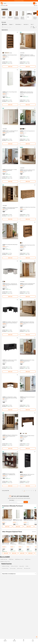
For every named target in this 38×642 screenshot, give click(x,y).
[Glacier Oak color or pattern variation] (4, 52)
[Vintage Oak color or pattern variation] (3, 52)
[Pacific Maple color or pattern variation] (8, 52)
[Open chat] (37, 13)
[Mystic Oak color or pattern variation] (23, 433)
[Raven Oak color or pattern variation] (23, 128)
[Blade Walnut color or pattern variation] (22, 128)
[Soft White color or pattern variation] (22, 433)
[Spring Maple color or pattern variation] (24, 128)
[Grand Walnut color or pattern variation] (20, 433)
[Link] (10, 49)
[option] (35, 491)
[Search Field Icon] (34, 3)
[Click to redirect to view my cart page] (36, 3)
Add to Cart (10, 66)
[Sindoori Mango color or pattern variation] (20, 242)
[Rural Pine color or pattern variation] (20, 128)
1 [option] (24, 490)
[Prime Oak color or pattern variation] (7, 52)
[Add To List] (17, 32)
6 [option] (33, 490)
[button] (34, 27)
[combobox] (18, 3)
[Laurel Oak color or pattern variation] (5, 52)
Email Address (11, 500)
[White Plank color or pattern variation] (22, 242)
